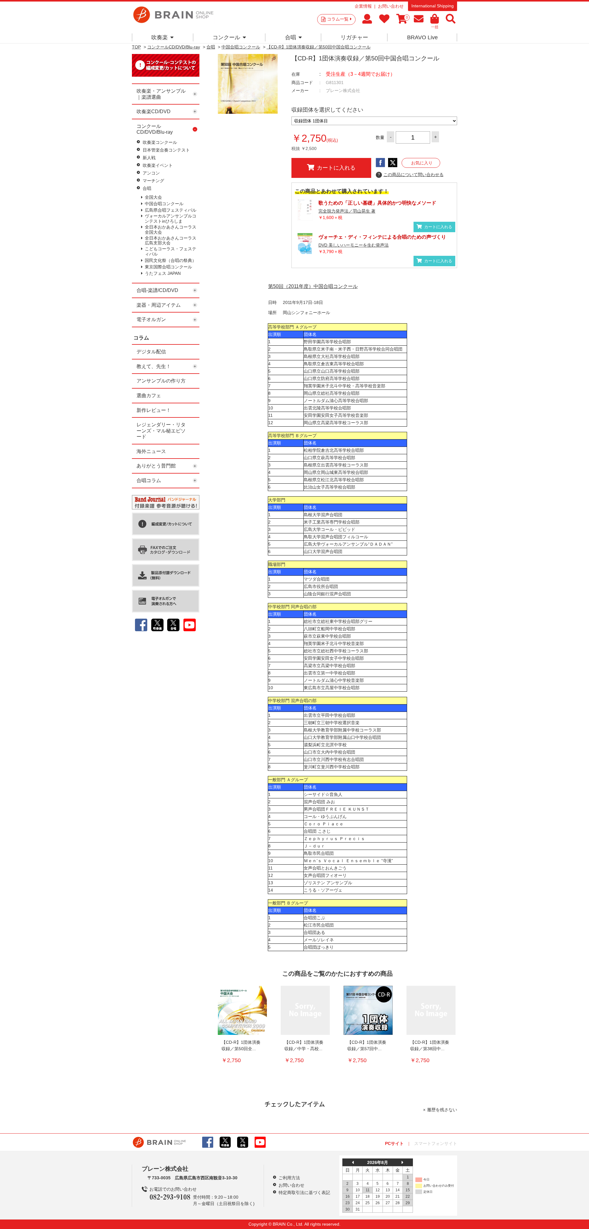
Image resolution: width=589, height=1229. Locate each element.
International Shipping (432, 5)
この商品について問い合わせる (411, 174)
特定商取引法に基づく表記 (304, 1192)
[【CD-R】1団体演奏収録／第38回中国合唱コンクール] (431, 1010)
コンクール (226, 37)
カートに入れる (336, 168)
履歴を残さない (442, 1109)
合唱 (290, 37)
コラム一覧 (337, 19)
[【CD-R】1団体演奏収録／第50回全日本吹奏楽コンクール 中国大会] (242, 1010)
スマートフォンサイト (435, 1143)
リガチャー (354, 37)
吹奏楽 (159, 37)
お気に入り (422, 162)
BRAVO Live (422, 37)
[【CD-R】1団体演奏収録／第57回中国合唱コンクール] (368, 1010)
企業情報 (363, 6)
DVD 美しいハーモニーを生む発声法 (353, 245)
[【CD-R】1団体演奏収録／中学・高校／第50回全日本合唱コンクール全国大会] (305, 1010)
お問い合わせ (391, 6)
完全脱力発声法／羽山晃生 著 (346, 211)
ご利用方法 (289, 1177)
